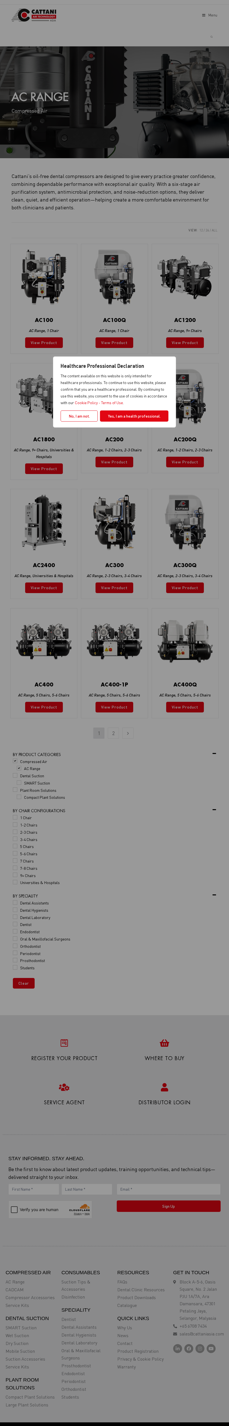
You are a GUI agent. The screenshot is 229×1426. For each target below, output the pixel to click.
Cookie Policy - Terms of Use (99, 402)
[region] (114, 713)
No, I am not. (79, 416)
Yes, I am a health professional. (134, 416)
